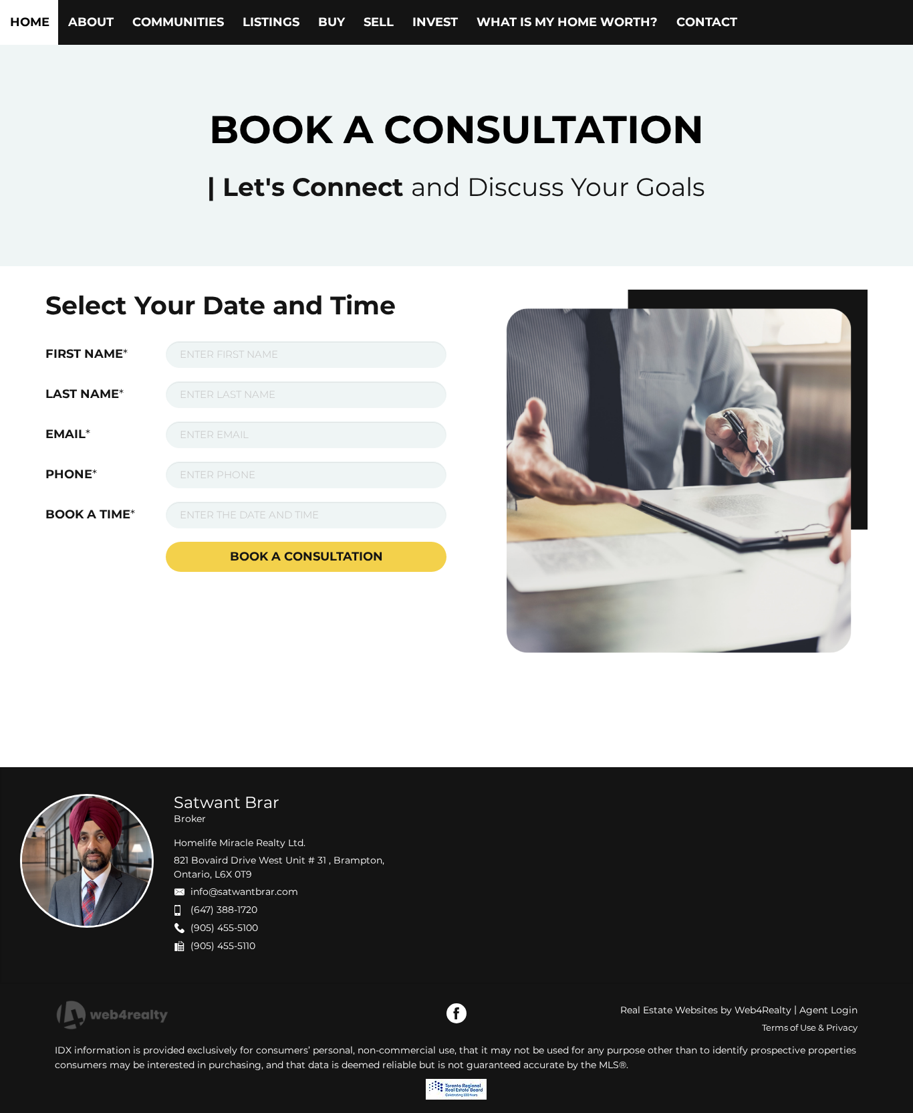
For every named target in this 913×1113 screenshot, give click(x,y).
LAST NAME (84, 394)
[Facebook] (456, 1013)
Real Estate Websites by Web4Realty (705, 1010)
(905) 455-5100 (224, 928)
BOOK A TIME (90, 514)
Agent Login (828, 1010)
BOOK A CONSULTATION (306, 556)
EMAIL (67, 434)
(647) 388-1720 (223, 910)
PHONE (71, 474)
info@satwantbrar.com (244, 892)
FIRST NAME (86, 353)
